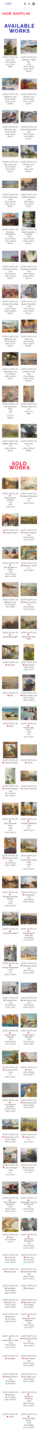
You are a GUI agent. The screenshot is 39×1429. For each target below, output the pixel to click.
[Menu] (33, 4)
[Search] (25, 4)
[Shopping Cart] (29, 4)
